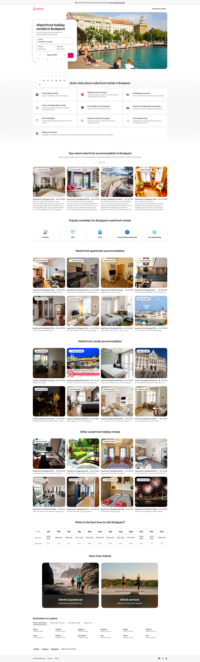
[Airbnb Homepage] (38, 8)
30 (64, 80)
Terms (56, 658)
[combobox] (55, 41)
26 (48, 80)
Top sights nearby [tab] (74, 623)
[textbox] (45, 49)
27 (52, 80)
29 (60, 80)
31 (39, 85)
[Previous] (96, 162)
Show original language (117, 3)
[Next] (104, 162)
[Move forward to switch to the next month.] (64, 55)
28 (56, 80)
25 (44, 80)
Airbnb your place (159, 9)
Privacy (50, 658)
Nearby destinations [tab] (40, 623)
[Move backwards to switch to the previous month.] (40, 55)
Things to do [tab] (88, 623)
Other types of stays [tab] (57, 623)
